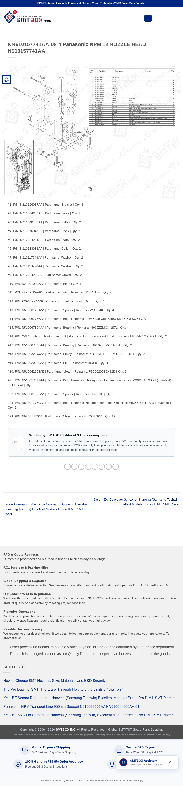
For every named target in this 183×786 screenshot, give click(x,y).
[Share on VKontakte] (102, 467)
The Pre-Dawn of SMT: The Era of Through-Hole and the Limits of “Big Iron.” (63, 689)
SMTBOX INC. (66, 729)
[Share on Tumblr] (115, 467)
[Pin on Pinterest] (95, 467)
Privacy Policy (105, 780)
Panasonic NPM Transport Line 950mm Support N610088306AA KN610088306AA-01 (71, 706)
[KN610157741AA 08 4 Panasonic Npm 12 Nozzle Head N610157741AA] (91, 131)
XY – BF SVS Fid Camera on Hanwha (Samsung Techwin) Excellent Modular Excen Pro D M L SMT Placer (88, 715)
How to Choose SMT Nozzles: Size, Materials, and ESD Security (54, 681)
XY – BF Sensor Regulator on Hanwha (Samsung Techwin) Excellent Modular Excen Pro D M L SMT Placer (88, 698)
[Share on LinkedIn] (109, 467)
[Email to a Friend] (88, 467)
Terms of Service (127, 780)
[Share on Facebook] (74, 467)
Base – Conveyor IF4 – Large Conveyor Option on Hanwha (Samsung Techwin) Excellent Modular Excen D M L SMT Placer (45, 509)
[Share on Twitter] (81, 467)
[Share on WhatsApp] (67, 467)
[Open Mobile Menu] (148, 18)
